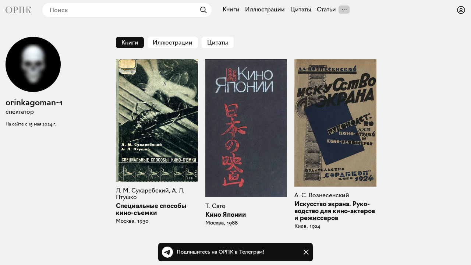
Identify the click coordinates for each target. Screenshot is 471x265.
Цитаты (300, 10)
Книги (231, 10)
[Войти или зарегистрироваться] (461, 10)
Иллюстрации (265, 10)
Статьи (326, 10)
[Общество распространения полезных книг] (18, 10)
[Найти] (202, 10)
